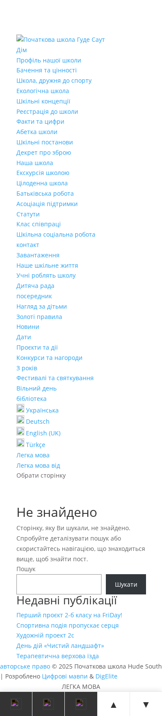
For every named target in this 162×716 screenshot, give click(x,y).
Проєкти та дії (37, 347)
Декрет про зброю (43, 152)
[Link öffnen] (60, 39)
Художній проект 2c (45, 635)
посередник (34, 296)
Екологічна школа (42, 91)
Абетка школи (36, 132)
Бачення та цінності (46, 70)
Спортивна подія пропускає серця (67, 625)
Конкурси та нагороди (49, 357)
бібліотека (31, 398)
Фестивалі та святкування (55, 378)
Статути (28, 214)
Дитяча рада (35, 285)
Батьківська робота (45, 193)
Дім (21, 50)
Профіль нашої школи (48, 60)
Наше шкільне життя (47, 265)
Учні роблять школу (46, 275)
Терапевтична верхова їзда (57, 656)
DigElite (106, 676)
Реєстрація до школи (47, 111)
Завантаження (38, 255)
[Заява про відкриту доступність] (16, 704)
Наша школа (34, 163)
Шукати (126, 584)
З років (26, 368)
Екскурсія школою (43, 173)
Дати (23, 337)
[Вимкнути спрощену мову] (81, 704)
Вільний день (36, 388)
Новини (27, 326)
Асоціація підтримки (47, 204)
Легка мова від (38, 465)
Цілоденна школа (42, 183)
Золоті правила (39, 317)
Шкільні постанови (44, 142)
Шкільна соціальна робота (55, 234)
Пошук (25, 569)
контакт (27, 245)
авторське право (25, 666)
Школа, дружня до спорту (54, 80)
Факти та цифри (40, 121)
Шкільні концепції (43, 101)
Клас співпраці (38, 224)
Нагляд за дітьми (41, 306)
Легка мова (33, 455)
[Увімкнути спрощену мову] (48, 704)
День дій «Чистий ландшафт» (60, 645)
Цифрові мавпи (65, 676)
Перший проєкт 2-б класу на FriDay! (69, 615)
